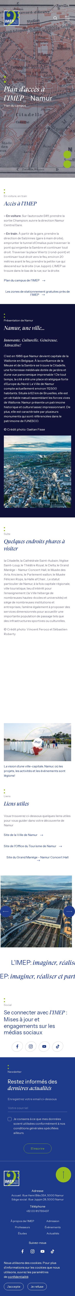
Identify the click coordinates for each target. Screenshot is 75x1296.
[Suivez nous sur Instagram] (31, 1046)
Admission (52, 1221)
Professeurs (22, 1227)
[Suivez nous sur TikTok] (57, 1046)
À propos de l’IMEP (22, 1221)
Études (22, 1233)
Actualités (53, 1233)
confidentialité (18, 1277)
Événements (53, 1227)
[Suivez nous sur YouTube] (44, 1046)
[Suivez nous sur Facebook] (17, 1046)
